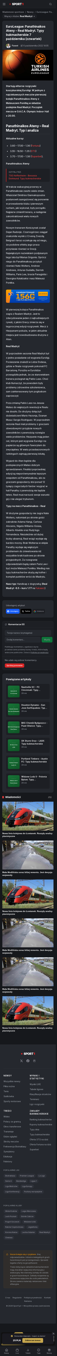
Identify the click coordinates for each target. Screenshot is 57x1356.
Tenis (6, 1091)
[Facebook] (28, 1060)
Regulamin (17, 1298)
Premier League (27, 1176)
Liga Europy (27, 1186)
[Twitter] (21, 1060)
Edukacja (8, 1156)
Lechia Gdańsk (28, 1232)
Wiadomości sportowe (13, 12)
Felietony (8, 1161)
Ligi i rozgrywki (37, 1104)
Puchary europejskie (33, 1192)
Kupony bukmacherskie (41, 1124)
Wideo (7, 1116)
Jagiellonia (32, 1227)
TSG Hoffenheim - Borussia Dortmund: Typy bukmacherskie (25, 177)
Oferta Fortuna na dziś (40, 1144)
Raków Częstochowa (14, 1227)
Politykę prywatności (39, 652)
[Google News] (34, 1060)
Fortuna (35, 145)
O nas (7, 1298)
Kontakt (47, 1298)
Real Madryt (44, 1232)
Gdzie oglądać (10, 1136)
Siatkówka (9, 1096)
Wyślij (47, 639)
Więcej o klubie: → (19, 16)
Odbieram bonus (32, 1340)
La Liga (42, 1176)
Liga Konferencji (12, 1192)
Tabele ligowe (36, 1089)
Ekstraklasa (10, 1176)
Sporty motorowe (12, 1101)
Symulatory (9, 1151)
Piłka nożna (9, 1086)
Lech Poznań (10, 1216)
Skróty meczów (11, 1141)
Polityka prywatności (33, 1298)
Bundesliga (21, 1181)
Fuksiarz (40, 588)
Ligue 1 (34, 1181)
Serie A (8, 1181)
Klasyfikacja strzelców (40, 1094)
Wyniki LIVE (35, 1084)
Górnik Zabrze (27, 1216)
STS (33, 151)
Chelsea (8, 1237)
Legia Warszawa (29, 1211)
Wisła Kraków (11, 1211)
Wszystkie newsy (12, 1081)
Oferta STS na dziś (39, 1139)
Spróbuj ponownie (15, 665)
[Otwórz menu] (4, 4)
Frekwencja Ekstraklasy (15, 1146)
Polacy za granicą (12, 1121)
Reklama (28, 1301)
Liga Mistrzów (11, 1186)
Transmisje (9, 1131)
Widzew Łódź (30, 1222)
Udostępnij (14, 611)
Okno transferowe (12, 1126)
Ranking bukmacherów (41, 1119)
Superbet (36, 156)
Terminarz (34, 1099)
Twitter (27, 611)
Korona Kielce (11, 1232)
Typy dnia (34, 1129)
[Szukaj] (50, 4)
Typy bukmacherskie (40, 1134)
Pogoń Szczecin (12, 1222)
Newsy (30, 12)
